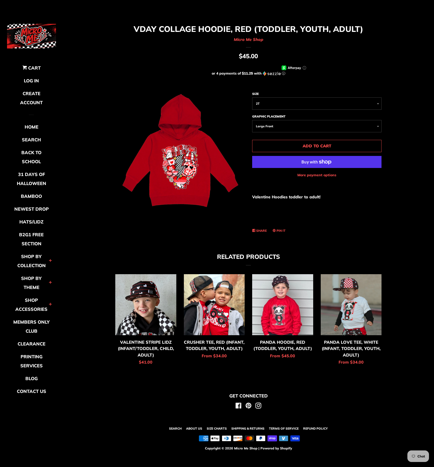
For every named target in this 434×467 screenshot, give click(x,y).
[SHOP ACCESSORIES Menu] (50, 304)
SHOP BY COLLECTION (31, 261)
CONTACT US (31, 391)
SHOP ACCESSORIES (31, 304)
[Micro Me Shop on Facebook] (238, 406)
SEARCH (31, 140)
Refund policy (315, 428)
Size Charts (217, 428)
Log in (31, 81)
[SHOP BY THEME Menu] (50, 282)
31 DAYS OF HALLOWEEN (31, 178)
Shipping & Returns (247, 428)
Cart (34, 68)
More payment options (316, 175)
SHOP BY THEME (31, 282)
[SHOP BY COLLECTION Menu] (50, 261)
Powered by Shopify (276, 448)
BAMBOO (31, 196)
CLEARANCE (31, 344)
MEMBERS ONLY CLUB (31, 326)
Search (175, 428)
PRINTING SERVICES (31, 361)
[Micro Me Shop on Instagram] (258, 406)
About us (194, 428)
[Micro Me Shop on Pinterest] (248, 406)
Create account (31, 98)
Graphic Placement (269, 116)
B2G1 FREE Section (31, 239)
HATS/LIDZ (31, 222)
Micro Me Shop (248, 39)
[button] (248, 73)
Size (255, 94)
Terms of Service (284, 428)
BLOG (31, 378)
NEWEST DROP (31, 209)
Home (31, 127)
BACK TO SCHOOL (31, 157)
